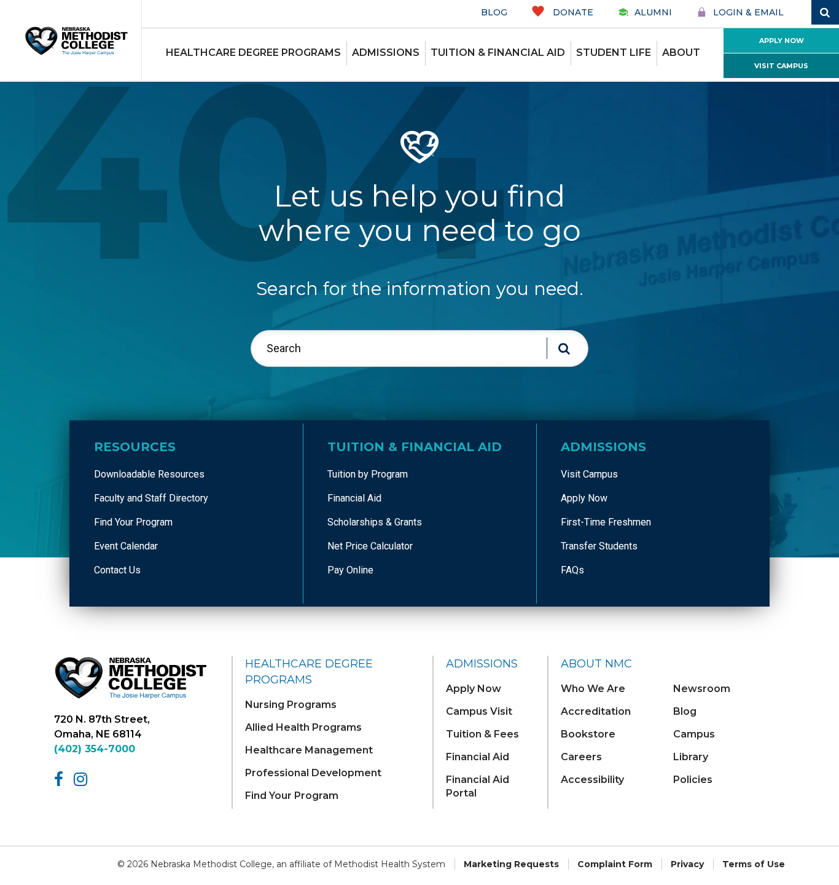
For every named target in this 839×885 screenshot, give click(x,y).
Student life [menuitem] (613, 52)
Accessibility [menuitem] (592, 779)
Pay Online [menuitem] (350, 570)
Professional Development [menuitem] (313, 773)
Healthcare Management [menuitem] (309, 750)
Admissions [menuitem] (385, 52)
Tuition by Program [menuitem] (367, 474)
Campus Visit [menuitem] (479, 711)
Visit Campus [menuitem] (589, 474)
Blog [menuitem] (685, 711)
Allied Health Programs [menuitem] (303, 727)
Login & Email (748, 12)
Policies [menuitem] (692, 779)
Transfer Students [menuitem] (599, 546)
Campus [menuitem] (694, 734)
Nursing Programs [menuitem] (291, 704)
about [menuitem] (681, 52)
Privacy (687, 864)
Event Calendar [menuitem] (126, 546)
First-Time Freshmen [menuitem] (606, 522)
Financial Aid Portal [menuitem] (477, 786)
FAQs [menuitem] (572, 570)
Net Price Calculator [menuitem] (370, 546)
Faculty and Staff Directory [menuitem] (151, 498)
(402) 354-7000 (94, 749)
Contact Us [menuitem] (117, 570)
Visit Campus (781, 65)
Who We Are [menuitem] (593, 688)
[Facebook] (61, 779)
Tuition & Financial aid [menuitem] (498, 52)
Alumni (653, 12)
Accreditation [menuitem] (596, 711)
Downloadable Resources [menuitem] (149, 474)
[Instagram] (83, 779)
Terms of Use (753, 864)
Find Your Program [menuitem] (133, 522)
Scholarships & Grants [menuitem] (374, 522)
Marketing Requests (511, 864)
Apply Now (781, 40)
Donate (571, 12)
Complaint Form (614, 864)
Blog (494, 12)
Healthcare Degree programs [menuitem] (253, 52)
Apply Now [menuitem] (584, 498)
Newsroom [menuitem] (701, 688)
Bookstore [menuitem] (588, 734)
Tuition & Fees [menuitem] (482, 734)
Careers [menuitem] (581, 757)
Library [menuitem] (690, 757)
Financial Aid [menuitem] (354, 498)
